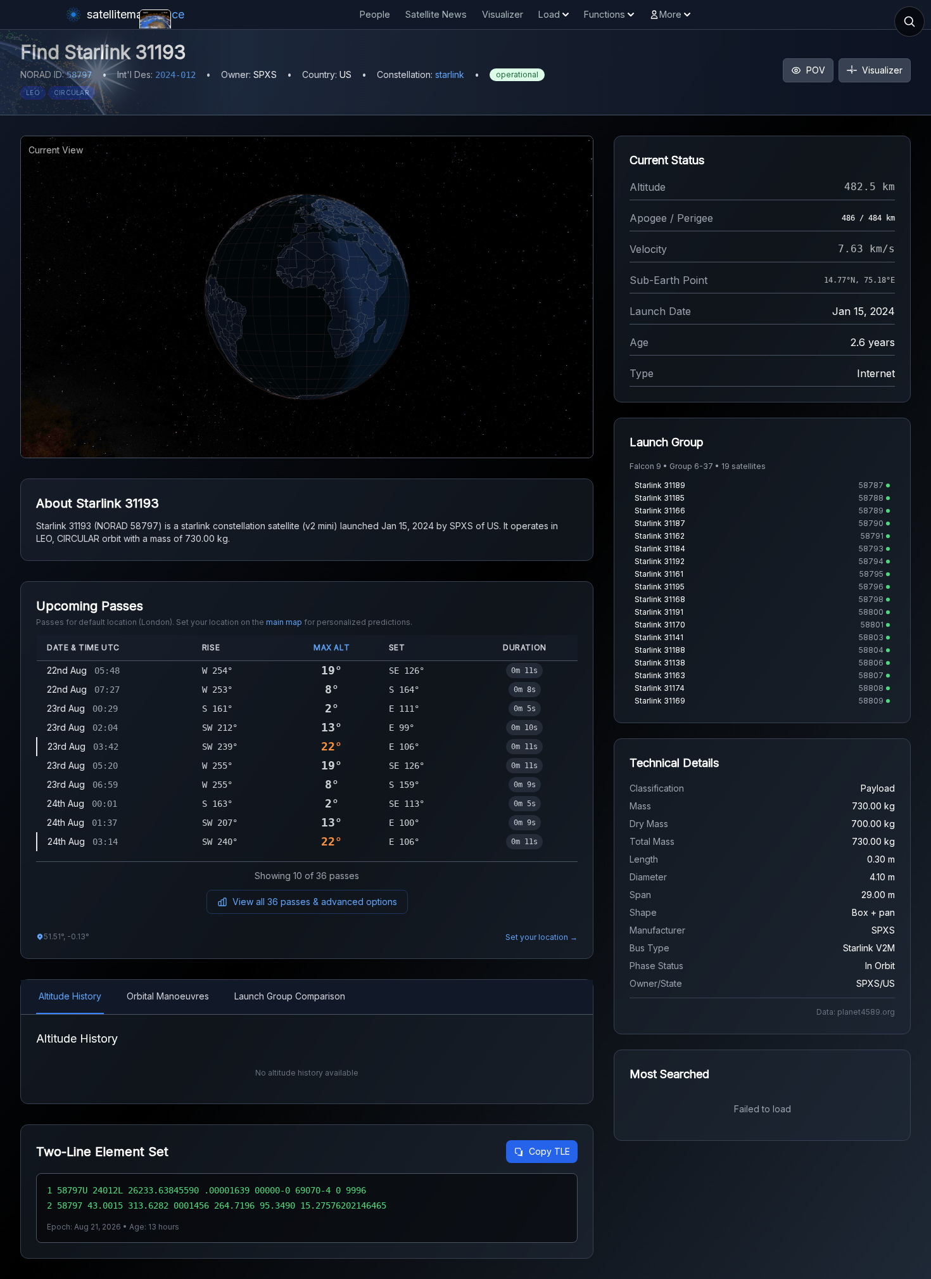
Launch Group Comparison (289, 996)
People (375, 14)
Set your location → (541, 937)
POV (815, 70)
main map (284, 622)
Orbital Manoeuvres (168, 996)
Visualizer (502, 14)
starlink (449, 74)
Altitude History (70, 996)
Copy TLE (549, 1151)
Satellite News (436, 14)
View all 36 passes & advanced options (314, 901)
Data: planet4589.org (855, 1012)
